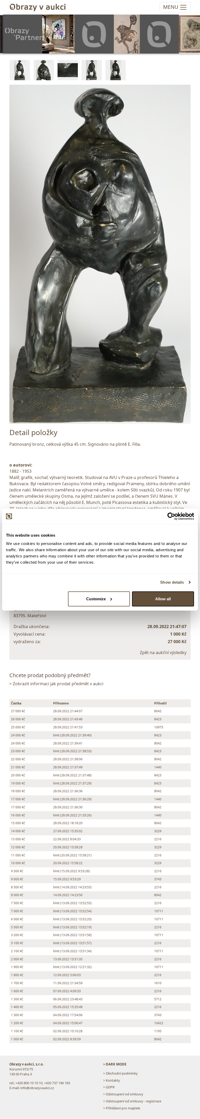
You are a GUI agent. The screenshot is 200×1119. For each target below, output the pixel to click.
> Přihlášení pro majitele (121, 1108)
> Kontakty (111, 1080)
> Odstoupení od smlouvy (123, 1094)
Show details (172, 582)
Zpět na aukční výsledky (163, 652)
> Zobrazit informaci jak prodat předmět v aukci (56, 684)
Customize (96, 598)
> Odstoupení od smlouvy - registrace (132, 1101)
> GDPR (109, 1087)
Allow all (163, 598)
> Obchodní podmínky (120, 1073)
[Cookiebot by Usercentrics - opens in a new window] (171, 516)
